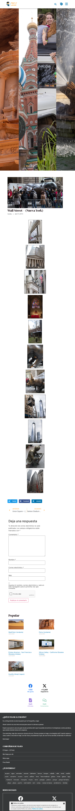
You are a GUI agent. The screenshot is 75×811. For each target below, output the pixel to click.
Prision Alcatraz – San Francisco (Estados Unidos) (20, 653)
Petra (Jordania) (45, 632)
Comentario (13, 534)
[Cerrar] (64, 803)
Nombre (12, 559)
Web (10, 575)
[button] (55, 4)
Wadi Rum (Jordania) (15, 632)
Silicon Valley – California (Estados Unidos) (51, 653)
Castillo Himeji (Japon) (16, 674)
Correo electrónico (16, 567)
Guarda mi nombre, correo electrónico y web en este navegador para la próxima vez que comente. (26, 586)
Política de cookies (37, 809)
